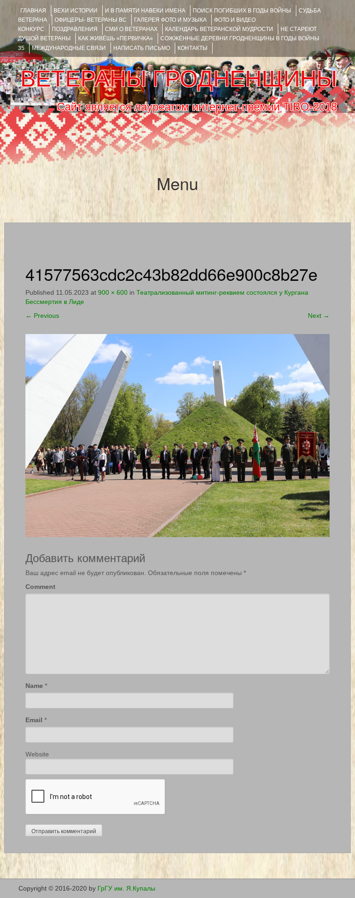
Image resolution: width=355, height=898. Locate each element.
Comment (40, 586)
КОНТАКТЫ (193, 48)
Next (319, 315)
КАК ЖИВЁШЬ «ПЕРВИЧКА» (115, 38)
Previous (42, 315)
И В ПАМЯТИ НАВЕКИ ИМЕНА (145, 10)
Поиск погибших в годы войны (242, 10)
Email (34, 720)
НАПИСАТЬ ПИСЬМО (141, 48)
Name (34, 685)
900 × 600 (113, 292)
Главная (33, 10)
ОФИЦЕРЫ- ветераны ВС (91, 20)
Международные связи (69, 48)
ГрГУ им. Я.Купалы (126, 888)
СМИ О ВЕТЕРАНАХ (131, 29)
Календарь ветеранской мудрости (219, 29)
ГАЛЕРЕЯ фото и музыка (170, 20)
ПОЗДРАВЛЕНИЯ (75, 29)
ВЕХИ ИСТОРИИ (76, 10)
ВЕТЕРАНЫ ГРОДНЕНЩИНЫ (178, 78)
